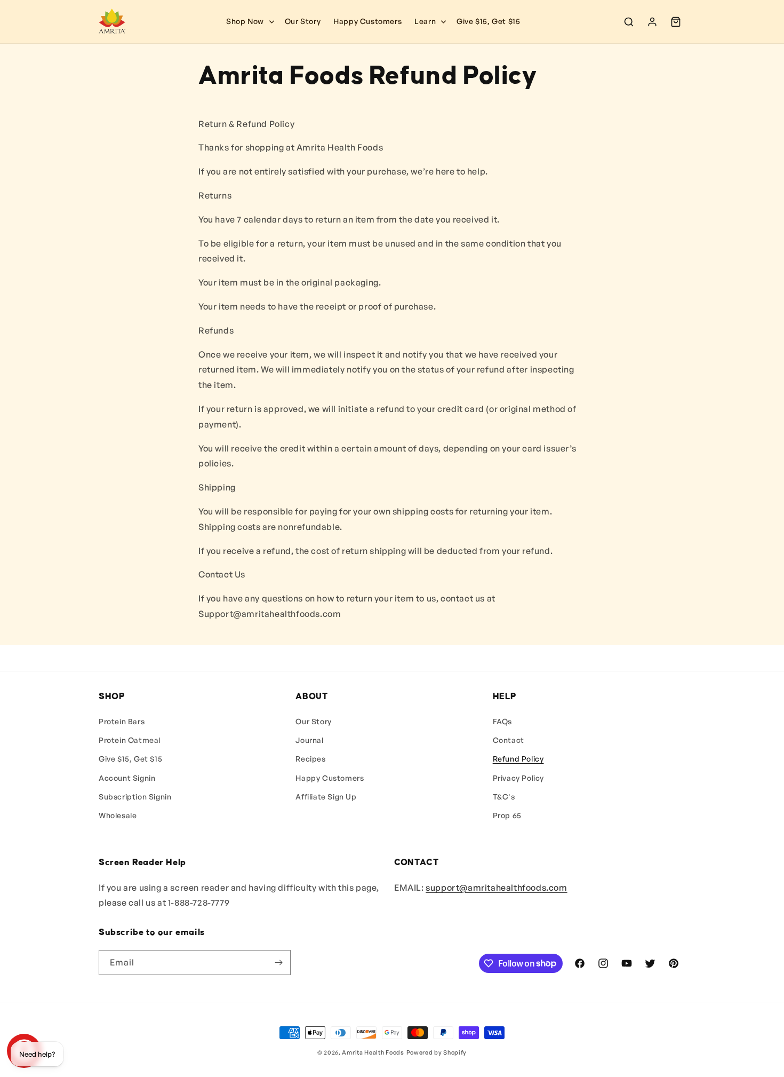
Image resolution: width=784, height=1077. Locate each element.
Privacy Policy (518, 777)
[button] (429, 21)
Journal (309, 740)
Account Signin (127, 777)
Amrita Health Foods (373, 1052)
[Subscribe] (278, 962)
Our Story (313, 721)
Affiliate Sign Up (325, 796)
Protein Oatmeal (130, 740)
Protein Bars (122, 721)
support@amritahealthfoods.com (496, 887)
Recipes (310, 758)
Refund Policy (518, 758)
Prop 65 (507, 815)
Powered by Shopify (436, 1052)
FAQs (502, 721)
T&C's (504, 796)
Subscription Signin (135, 796)
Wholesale (118, 815)
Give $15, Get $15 (130, 758)
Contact (508, 740)
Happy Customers (329, 777)
